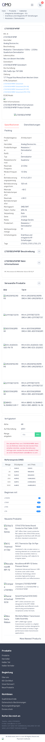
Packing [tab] (8, 130)
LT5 (5, 511)
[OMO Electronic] (6, 5)
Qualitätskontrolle (9, 699)
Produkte (12, 11)
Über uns (5, 677)
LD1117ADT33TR (33, 315)
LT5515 (7, 498)
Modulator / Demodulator (15, 18)
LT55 (6, 507)
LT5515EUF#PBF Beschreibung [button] (19, 251)
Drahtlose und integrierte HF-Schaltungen (21, 16)
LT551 (6, 502)
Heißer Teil (6, 662)
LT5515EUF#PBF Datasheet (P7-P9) (16, 89)
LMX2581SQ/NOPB (34, 296)
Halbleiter (23, 11)
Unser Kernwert (8, 684)
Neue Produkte (8, 688)
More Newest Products (30, 638)
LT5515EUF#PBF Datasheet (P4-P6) (16, 86)
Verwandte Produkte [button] (14, 283)
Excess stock (7, 709)
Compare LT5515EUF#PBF (25, 584)
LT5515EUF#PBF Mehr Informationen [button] (15, 262)
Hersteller (6, 659)
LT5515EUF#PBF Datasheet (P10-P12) (17, 92)
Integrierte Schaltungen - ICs (16, 13)
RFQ (37, 434)
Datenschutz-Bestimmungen (14, 702)
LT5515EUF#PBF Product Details (17, 108)
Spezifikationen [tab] (11, 125)
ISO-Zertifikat (7, 681)
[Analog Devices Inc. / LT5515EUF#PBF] (22, 115)
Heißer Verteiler (8, 666)
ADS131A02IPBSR (33, 329)
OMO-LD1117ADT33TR (36, 317)
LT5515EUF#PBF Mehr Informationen (18, 105)
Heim (4, 11)
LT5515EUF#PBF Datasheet (13, 84)
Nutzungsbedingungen (11, 706)
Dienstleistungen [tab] (32, 125)
